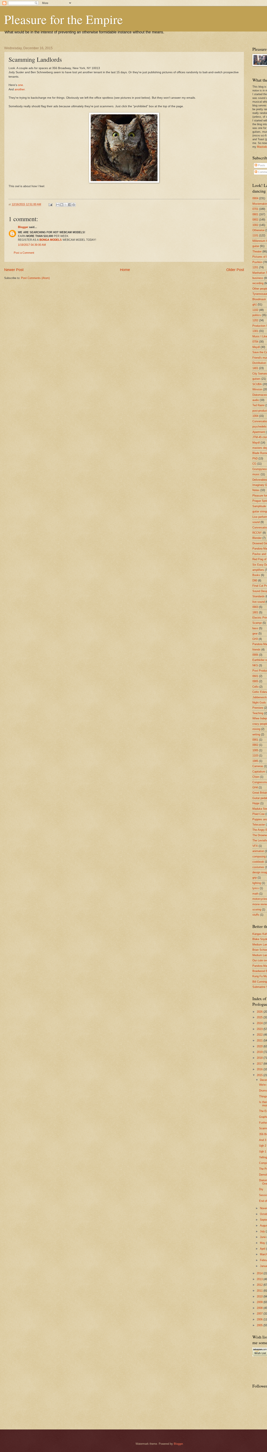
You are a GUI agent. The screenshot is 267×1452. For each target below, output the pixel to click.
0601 (255, 676)
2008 (260, 1308)
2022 (260, 1034)
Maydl (256, 442)
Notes (255, 490)
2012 (260, 1284)
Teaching (257, 713)
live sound (258, 601)
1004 (255, 415)
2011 (260, 1290)
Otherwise (258, 230)
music (256, 474)
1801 (255, 612)
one (20, 85)
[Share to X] (66, 205)
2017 (260, 1063)
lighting (256, 883)
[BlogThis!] (62, 205)
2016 (260, 1069)
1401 (255, 368)
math (255, 893)
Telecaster (258, 824)
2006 (260, 1319)
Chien (255, 776)
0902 (255, 744)
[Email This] (58, 205)
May (263, 1242)
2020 (260, 1046)
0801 (255, 214)
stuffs (255, 914)
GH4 (255, 787)
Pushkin (257, 262)
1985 (255, 761)
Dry (261, 1189)
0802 (255, 219)
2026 (260, 1011)
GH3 (255, 638)
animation (258, 851)
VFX (255, 845)
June (263, 1237)
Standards (258, 596)
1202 (255, 320)
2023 (260, 1029)
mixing (256, 729)
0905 (255, 681)
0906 (255, 654)
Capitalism (258, 771)
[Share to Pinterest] (74, 205)
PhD (255, 458)
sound (256, 522)
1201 (255, 267)
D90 (254, 580)
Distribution (259, 362)
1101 (255, 235)
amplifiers (258, 569)
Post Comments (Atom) (35, 278)
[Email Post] (50, 204)
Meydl (256, 347)
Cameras (257, 766)
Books (256, 575)
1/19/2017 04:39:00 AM (32, 244)
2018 (260, 1057)
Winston (257, 389)
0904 (255, 198)
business (257, 278)
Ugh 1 (262, 1151)
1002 (255, 225)
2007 (260, 1313)
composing (259, 856)
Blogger (23, 227)
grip (254, 877)
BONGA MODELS (50, 239)
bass (255, 628)
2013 (260, 1279)
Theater (257, 251)
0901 (255, 739)
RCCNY (257, 532)
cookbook (258, 861)
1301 (255, 331)
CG (254, 463)
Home (125, 270)
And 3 (262, 1140)
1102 (255, 309)
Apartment (258, 432)
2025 (260, 1017)
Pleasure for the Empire (63, 19)
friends (256, 649)
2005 (260, 1325)
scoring (256, 909)
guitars (256, 378)
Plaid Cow (258, 813)
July (263, 1231)
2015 (260, 1075)
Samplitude (259, 506)
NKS (255, 665)
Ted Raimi (258, 405)
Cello (255, 686)
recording (257, 283)
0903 (255, 607)
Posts (261, 165)
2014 (260, 1273)
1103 (255, 755)
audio (255, 400)
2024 (260, 1023)
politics (256, 315)
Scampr (257, 622)
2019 (260, 1052)
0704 (255, 341)
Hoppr (255, 803)
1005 (255, 750)
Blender (257, 537)
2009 (260, 1302)
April (263, 1248)
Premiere (257, 707)
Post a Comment (24, 252)
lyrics (255, 888)
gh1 (254, 304)
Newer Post (14, 270)
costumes (258, 867)
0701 (255, 208)
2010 (260, 1296)
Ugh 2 (262, 1145)
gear (255, 633)
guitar (255, 246)
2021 (260, 1040)
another (20, 89)
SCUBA (257, 384)
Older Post (235, 270)
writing (256, 734)
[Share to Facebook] (70, 205)
